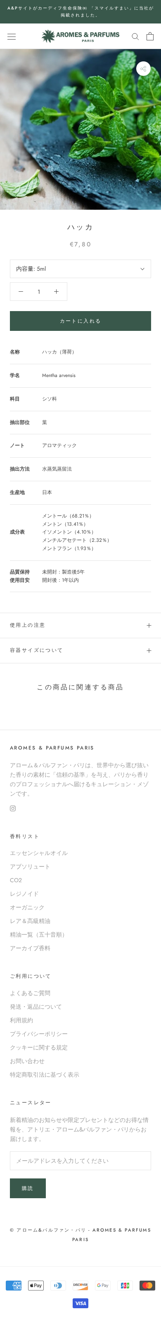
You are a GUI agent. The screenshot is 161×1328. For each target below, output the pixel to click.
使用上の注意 (27, 625)
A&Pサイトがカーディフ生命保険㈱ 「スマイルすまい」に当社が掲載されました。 (80, 11)
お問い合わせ (27, 1061)
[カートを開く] (150, 36)
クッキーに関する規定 (39, 1047)
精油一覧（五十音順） (39, 934)
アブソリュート (30, 866)
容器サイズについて (37, 650)
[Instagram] (13, 808)
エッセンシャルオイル (39, 853)
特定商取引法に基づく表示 (44, 1074)
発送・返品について (36, 1006)
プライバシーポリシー (39, 1034)
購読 (28, 1188)
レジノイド (24, 894)
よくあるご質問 (30, 993)
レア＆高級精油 (30, 921)
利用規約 (21, 1020)
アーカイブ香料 (30, 948)
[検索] (135, 36)
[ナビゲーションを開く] (11, 36)
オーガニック (27, 907)
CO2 (16, 880)
